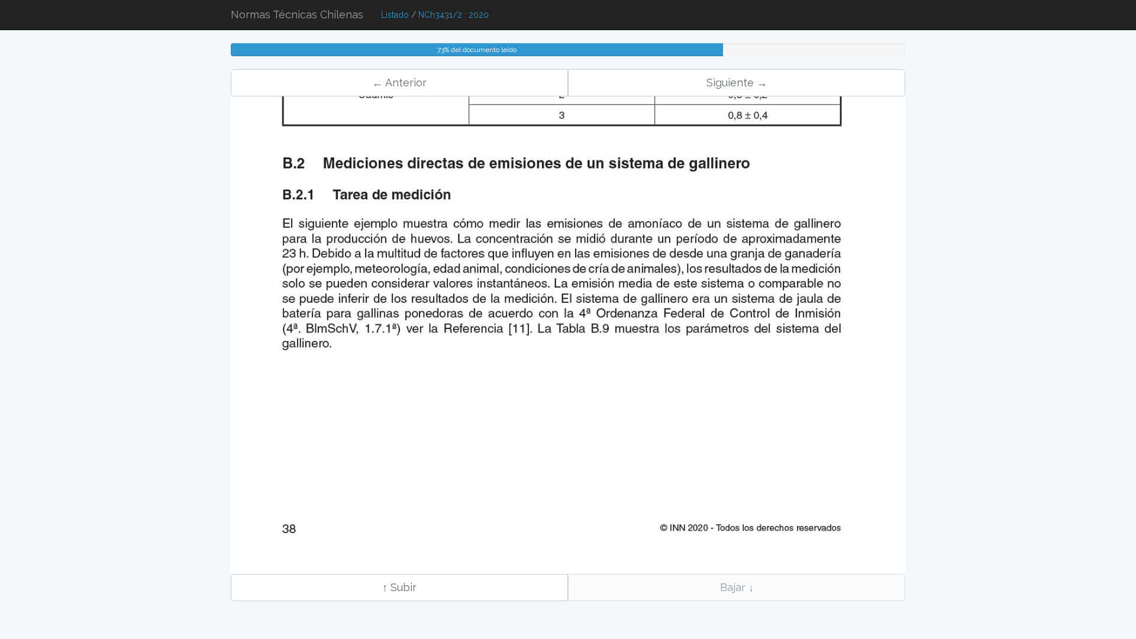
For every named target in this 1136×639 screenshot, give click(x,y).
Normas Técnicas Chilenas (297, 14)
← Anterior (399, 82)
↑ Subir (399, 587)
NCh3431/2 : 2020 (453, 15)
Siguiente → (736, 82)
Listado (395, 15)
